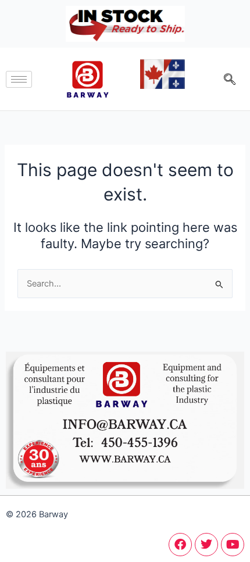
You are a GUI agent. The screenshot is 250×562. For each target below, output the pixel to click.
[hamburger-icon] (19, 79)
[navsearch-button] (229, 79)
